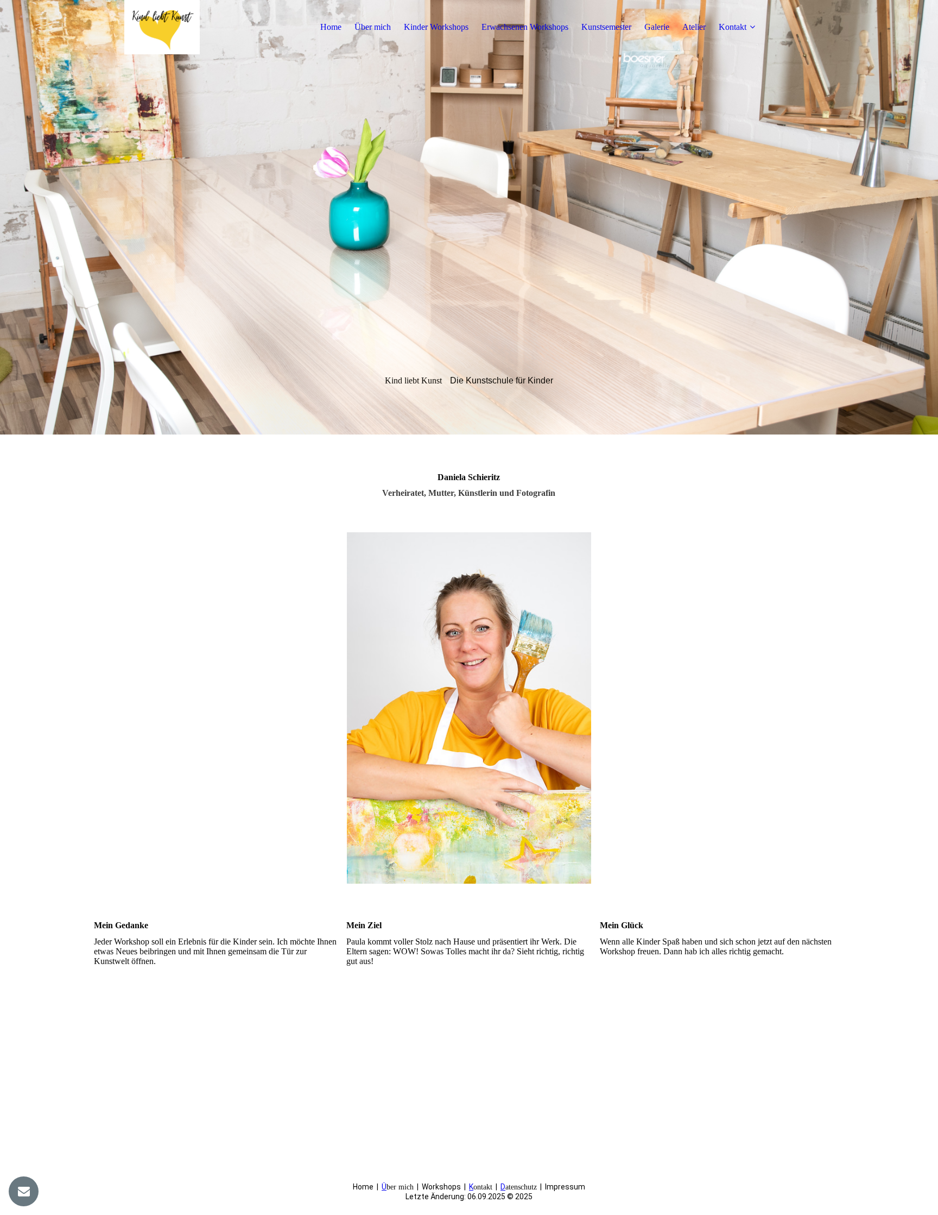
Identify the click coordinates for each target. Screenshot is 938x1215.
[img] (162, 27)
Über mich (372, 27)
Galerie (656, 27)
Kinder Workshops (436, 27)
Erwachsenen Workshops (524, 27)
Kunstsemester (606, 27)
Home (330, 27)
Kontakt (732, 27)
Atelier (694, 27)
